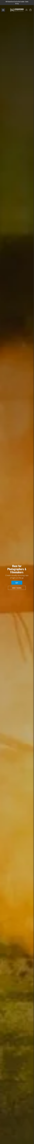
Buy (17, 583)
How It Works (16, 588)
